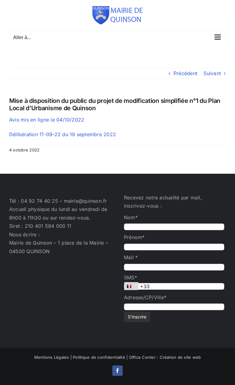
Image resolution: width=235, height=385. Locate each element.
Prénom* (134, 237)
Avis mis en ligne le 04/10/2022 (46, 120)
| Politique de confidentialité (97, 357)
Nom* (131, 217)
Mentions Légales (51, 357)
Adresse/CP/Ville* (145, 297)
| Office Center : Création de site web (163, 357)
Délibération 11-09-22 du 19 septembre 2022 (62, 134)
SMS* (130, 277)
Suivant (212, 73)
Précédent (185, 73)
